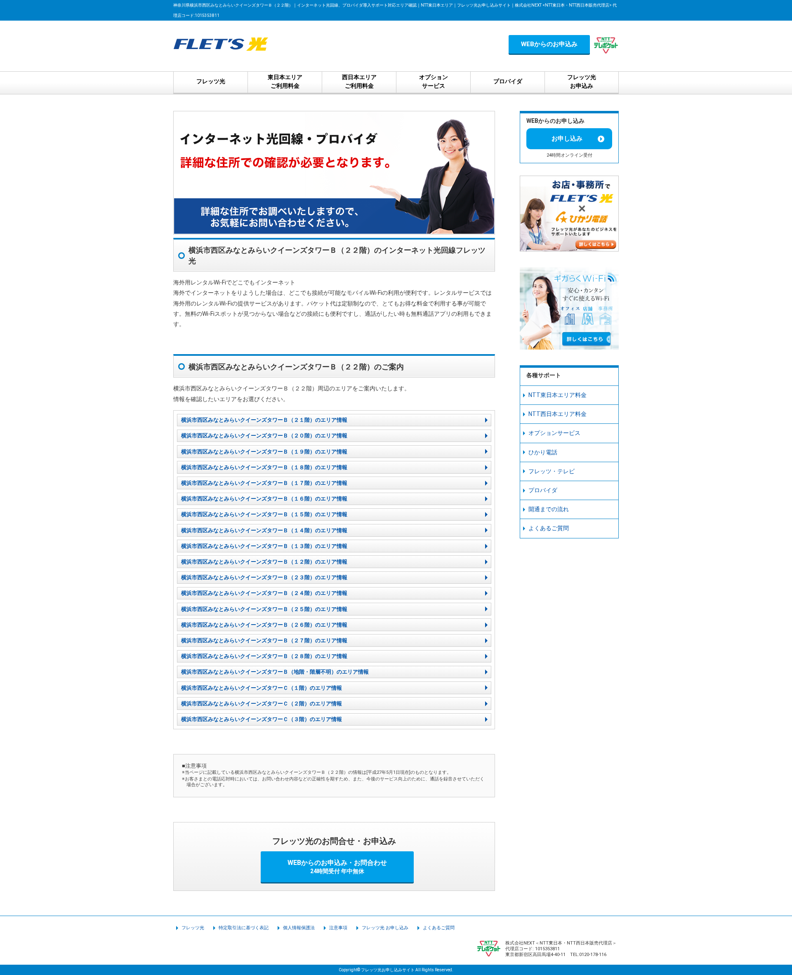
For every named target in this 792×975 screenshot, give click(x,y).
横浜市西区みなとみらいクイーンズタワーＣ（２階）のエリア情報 (261, 703)
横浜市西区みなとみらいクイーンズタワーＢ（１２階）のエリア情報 (264, 562)
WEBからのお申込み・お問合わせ (337, 866)
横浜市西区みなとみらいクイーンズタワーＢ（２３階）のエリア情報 (264, 577)
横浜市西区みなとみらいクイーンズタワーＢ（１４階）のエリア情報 (264, 530)
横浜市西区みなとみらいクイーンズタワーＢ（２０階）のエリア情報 (264, 435)
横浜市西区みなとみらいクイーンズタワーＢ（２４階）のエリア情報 (264, 593)
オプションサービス (554, 433)
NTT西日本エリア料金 (557, 414)
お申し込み (567, 138)
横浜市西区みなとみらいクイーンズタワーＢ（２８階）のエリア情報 (264, 656)
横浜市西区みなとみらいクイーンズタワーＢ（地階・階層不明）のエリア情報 (275, 672)
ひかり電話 (542, 452)
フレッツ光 (193, 927)
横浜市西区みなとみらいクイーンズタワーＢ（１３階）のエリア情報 (264, 546)
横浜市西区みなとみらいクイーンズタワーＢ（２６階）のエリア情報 (264, 625)
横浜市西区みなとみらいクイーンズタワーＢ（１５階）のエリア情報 (264, 514)
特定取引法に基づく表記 (244, 927)
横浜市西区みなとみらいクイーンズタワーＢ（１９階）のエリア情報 (264, 452)
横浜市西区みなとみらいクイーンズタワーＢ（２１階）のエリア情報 (264, 420)
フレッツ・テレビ (551, 471)
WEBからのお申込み (549, 44)
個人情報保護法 (299, 927)
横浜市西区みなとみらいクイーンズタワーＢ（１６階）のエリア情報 (264, 499)
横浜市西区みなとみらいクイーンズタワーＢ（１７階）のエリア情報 (264, 483)
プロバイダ (542, 490)
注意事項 (338, 927)
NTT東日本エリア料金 (557, 395)
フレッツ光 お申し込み (385, 927)
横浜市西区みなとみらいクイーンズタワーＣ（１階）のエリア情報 (261, 688)
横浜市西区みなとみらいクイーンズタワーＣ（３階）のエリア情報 (261, 719)
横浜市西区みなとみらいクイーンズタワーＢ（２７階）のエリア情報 (264, 640)
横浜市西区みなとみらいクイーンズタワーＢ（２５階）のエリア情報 (264, 609)
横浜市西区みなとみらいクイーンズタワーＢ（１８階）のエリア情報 (264, 467)
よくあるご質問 (548, 528)
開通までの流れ (548, 509)
